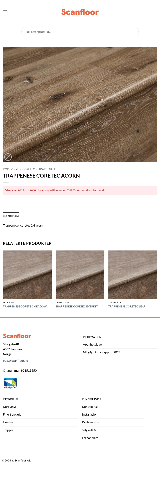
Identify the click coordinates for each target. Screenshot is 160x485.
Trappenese (47, 169)
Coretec (28, 169)
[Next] (157, 283)
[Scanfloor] (80, 12)
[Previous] (3, 283)
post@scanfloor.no (15, 360)
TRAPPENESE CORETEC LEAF (126, 306)
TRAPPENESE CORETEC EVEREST (77, 306)
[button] (5, 12)
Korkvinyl (11, 169)
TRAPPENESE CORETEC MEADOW (25, 306)
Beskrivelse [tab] (11, 215)
